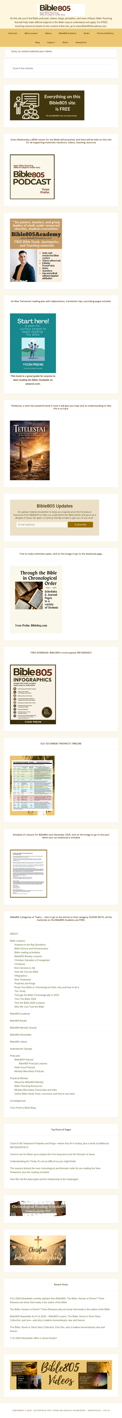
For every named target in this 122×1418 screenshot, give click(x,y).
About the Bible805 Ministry (28, 1082)
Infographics (20, 975)
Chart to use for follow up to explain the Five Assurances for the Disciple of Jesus (52, 1154)
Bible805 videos (18, 1042)
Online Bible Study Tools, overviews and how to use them (44, 1094)
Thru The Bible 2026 (25, 999)
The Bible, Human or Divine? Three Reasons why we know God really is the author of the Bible (60, 1309)
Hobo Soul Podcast (24, 1067)
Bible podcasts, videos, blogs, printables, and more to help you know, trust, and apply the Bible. (61, 10)
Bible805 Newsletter (20, 1034)
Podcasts (15, 1056)
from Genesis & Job (24, 968)
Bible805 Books (18, 1020)
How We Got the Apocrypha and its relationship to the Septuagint (44, 1179)
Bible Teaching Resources (28, 1086)
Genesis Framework (74, 1411)
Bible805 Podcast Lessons (33, 1063)
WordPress (94, 1411)
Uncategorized (17, 1101)
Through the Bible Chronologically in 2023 (36, 995)
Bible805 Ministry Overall (23, 1027)
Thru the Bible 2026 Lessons (29, 1003)
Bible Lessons (17, 941)
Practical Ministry (19, 1078)
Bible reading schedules (27, 952)
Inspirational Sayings (21, 1049)
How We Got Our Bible (26, 972)
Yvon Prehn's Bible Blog (23, 1108)
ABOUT (14, 934)
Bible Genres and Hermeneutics (31, 948)
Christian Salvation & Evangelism (32, 960)
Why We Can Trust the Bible (29, 1006)
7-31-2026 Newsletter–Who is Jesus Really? (33, 1338)
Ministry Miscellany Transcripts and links (35, 1090)
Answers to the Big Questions (30, 944)
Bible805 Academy (20, 1013)
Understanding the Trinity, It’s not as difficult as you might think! (43, 1161)
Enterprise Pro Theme (46, 1411)
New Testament (22, 979)
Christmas (19, 964)
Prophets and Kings (24, 983)
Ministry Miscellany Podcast (29, 1071)
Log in (106, 1411)
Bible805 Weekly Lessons (28, 956)
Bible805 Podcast (23, 1059)
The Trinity (20, 991)
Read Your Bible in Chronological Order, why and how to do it (46, 987)
